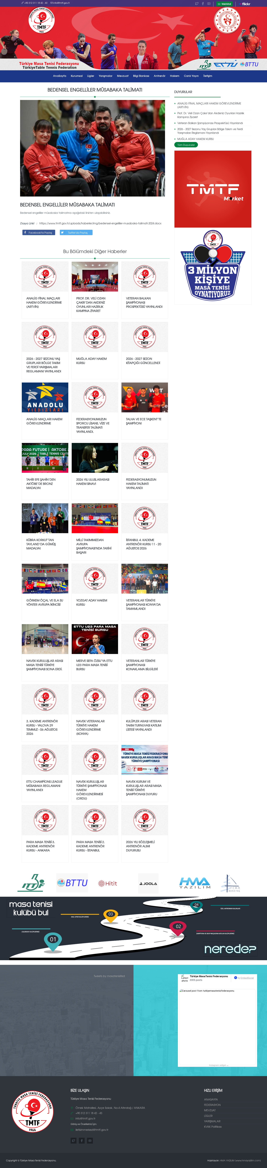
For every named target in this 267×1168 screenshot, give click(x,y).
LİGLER (208, 1116)
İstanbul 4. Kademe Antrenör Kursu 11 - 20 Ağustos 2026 (143, 544)
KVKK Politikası (213, 1126)
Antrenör (159, 76)
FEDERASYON (212, 1105)
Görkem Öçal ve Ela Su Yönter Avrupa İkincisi (44, 602)
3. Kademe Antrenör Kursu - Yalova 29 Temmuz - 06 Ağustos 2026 (42, 727)
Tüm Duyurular (186, 145)
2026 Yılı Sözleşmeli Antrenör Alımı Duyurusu (140, 846)
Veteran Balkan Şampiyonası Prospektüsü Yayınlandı (210, 123)
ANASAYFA (211, 1099)
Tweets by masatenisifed (109, 976)
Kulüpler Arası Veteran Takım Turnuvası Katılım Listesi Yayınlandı (144, 725)
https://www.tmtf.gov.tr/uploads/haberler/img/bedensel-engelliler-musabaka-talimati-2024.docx (100, 223)
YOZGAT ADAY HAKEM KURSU (91, 602)
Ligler (90, 76)
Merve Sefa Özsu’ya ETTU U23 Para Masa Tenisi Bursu (94, 664)
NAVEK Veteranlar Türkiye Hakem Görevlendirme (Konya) (90, 727)
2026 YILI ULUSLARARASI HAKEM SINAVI (92, 481)
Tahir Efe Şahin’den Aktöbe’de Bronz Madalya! (40, 483)
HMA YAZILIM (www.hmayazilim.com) (240, 1160)
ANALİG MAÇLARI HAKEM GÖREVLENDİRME (44, 421)
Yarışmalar (105, 76)
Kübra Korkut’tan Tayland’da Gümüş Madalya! (41, 544)
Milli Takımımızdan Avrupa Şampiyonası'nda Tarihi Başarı (93, 546)
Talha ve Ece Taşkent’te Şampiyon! (143, 421)
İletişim (207, 76)
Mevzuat (123, 76)
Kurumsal (77, 76)
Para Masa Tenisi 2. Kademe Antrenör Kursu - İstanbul (90, 846)
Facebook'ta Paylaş (40, 232)
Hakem (174, 76)
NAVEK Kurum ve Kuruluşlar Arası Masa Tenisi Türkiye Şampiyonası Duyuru (144, 787)
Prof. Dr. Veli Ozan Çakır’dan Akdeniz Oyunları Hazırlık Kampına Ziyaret (210, 115)
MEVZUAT (210, 1110)
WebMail (226, 3)
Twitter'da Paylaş (77, 232)
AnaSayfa (59, 76)
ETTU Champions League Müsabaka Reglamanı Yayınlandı (44, 785)
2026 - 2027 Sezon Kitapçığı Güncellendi (143, 360)
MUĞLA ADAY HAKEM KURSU (195, 139)
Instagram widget (218, 1065)
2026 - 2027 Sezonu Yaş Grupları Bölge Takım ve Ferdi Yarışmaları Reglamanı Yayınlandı (210, 131)
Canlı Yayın (191, 76)
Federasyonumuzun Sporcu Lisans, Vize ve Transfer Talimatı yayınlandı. (92, 425)
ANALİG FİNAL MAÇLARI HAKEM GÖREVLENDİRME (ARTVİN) (209, 105)
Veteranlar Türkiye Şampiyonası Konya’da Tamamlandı (143, 604)
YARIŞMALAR (212, 1121)
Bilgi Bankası (141, 76)
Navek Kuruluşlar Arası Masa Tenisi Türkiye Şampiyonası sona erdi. (44, 664)
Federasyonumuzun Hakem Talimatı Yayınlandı (141, 483)
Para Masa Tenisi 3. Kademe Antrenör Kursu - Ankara (40, 846)
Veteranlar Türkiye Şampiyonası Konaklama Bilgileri (142, 664)
